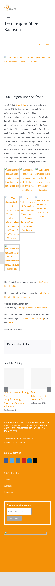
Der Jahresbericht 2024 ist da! (38, 396)
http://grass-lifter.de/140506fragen (32, 308)
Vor (47, 45)
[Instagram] (18, 460)
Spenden (8, 479)
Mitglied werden (11, 473)
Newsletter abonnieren (19, 505)
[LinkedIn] (29, 460)
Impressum (9, 492)
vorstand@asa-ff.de (20, 442)
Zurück (39, 45)
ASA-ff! (12, 322)
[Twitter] (12, 460)
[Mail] (35, 460)
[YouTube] (24, 460)
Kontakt (7, 486)
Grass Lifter (20, 105)
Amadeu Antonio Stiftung (32, 318)
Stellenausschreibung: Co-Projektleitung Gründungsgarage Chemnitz (16, 399)
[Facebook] (6, 460)
